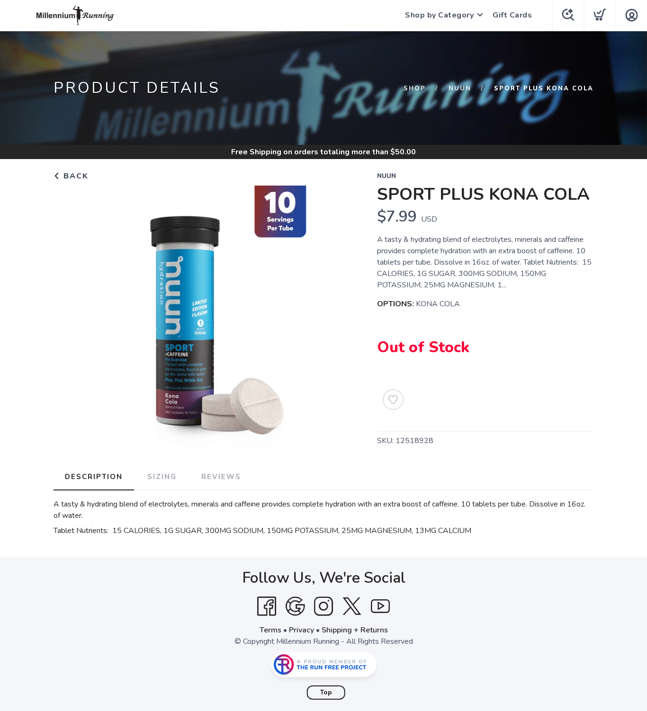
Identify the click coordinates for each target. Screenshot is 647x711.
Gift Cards (512, 15)
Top (326, 692)
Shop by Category (439, 15)
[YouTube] (380, 606)
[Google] (295, 606)
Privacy (301, 630)
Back (75, 176)
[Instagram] (323, 606)
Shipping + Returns (355, 630)
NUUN (460, 88)
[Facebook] (266, 606)
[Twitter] (352, 606)
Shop (415, 88)
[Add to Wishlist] (393, 399)
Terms (270, 630)
